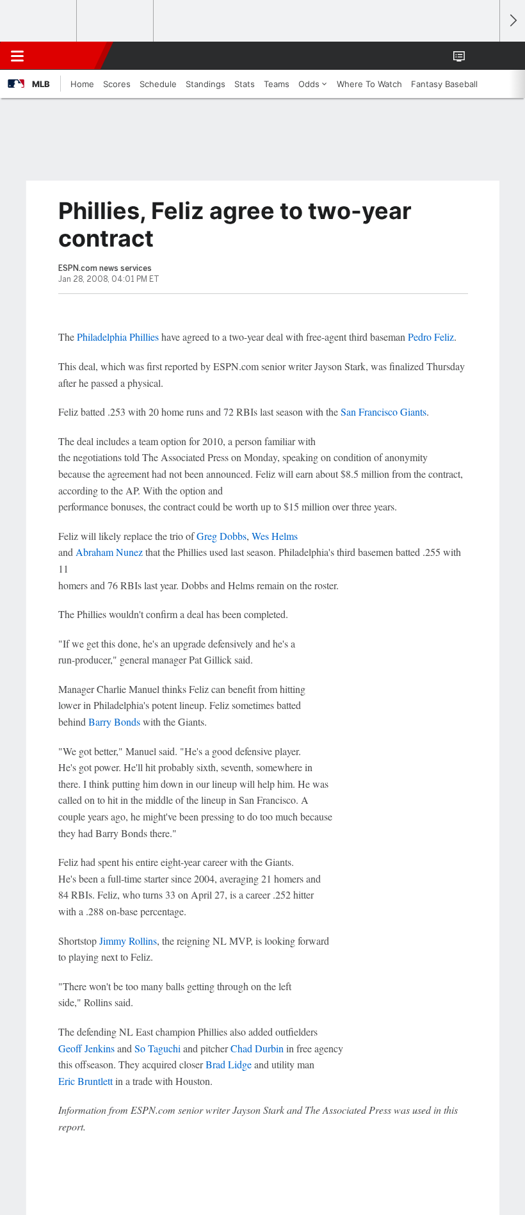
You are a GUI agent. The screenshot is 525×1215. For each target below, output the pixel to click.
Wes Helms (275, 535)
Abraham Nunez (109, 552)
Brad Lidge (229, 1064)
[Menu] (17, 56)
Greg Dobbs (221, 535)
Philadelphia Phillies (118, 336)
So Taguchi (157, 1048)
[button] (483, 56)
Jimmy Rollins (128, 940)
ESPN (68, 56)
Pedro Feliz (431, 336)
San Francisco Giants (383, 411)
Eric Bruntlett (85, 1081)
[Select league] (39, 21)
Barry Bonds (114, 721)
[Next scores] (512, 21)
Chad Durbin (257, 1048)
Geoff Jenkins (86, 1048)
